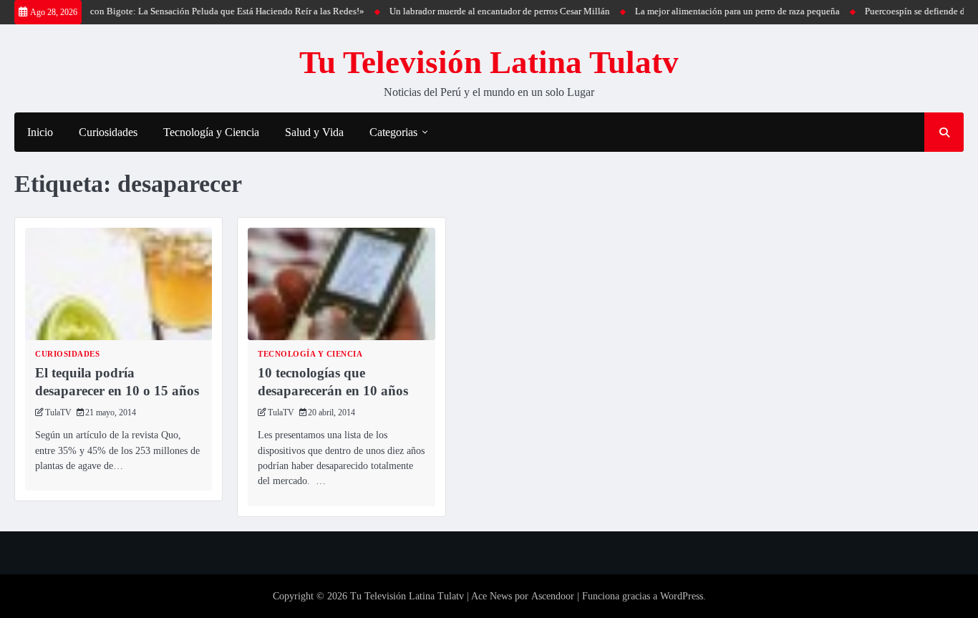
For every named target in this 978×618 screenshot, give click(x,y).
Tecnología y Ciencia (211, 132)
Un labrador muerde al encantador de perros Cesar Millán (489, 11)
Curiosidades (108, 132)
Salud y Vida (314, 132)
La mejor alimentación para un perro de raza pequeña (727, 11)
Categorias (393, 132)
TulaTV (58, 412)
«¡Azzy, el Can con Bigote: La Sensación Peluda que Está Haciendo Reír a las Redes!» (187, 11)
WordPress (681, 596)
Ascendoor (552, 596)
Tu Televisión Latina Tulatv (489, 62)
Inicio (40, 132)
